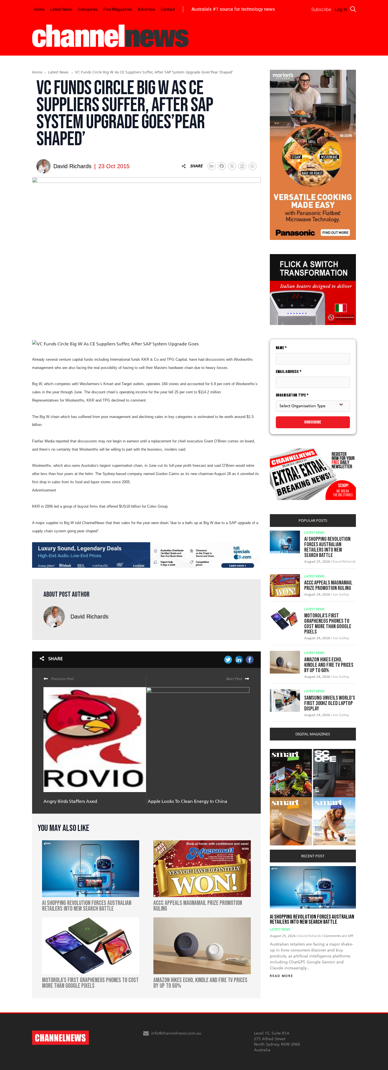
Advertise (146, 9)
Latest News (61, 9)
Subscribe (312, 422)
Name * (281, 347)
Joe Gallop (341, 594)
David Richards (89, 616)
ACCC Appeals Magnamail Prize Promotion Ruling (328, 585)
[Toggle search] (353, 9)
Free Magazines (117, 9)
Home (39, 9)
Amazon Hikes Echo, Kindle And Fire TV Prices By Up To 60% (328, 665)
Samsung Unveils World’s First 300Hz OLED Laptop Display (329, 703)
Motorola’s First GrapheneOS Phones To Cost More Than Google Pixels (327, 623)
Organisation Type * (292, 395)
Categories (88, 9)
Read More (281, 976)
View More (281, 752)
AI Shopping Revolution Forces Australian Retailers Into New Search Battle (327, 547)
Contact (168, 9)
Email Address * (289, 371)
